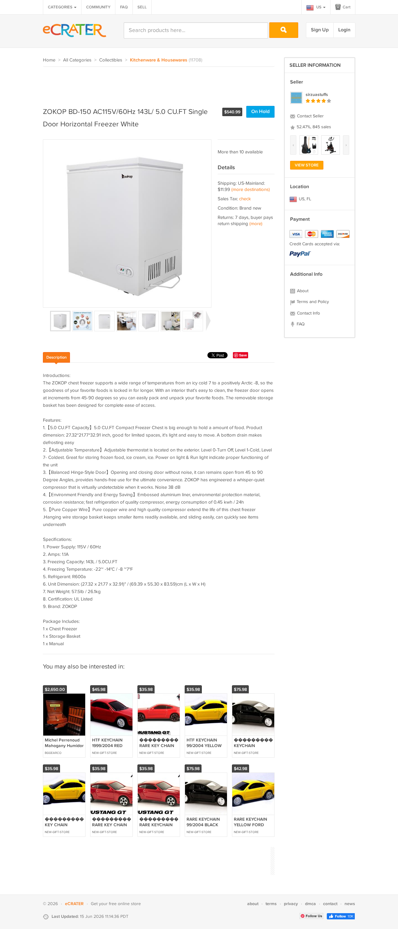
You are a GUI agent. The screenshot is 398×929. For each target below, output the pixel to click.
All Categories (77, 60)
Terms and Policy (312, 301)
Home (49, 60)
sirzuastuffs (317, 94)
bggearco (53, 753)
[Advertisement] (156, 84)
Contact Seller (310, 116)
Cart (346, 7)
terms (271, 903)
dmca (310, 903)
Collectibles (110, 60)
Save (243, 355)
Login (344, 30)
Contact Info (308, 313)
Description (56, 357)
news (350, 903)
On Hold (260, 112)
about (252, 903)
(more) (255, 223)
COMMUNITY (98, 7)
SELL (142, 7)
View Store (307, 165)
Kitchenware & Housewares (158, 60)
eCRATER (74, 903)
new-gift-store (104, 753)
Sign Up (320, 30)
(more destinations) (250, 189)
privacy (291, 903)
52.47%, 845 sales (313, 127)
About (302, 290)
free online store (125, 903)
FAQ (124, 7)
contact (330, 903)
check (245, 199)
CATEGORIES (60, 7)
